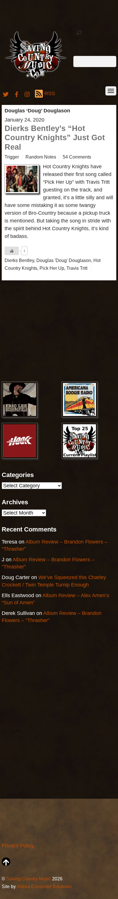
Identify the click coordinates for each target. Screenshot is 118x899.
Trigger (12, 156)
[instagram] (27, 93)
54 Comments (77, 156)
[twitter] (6, 93)
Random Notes (40, 156)
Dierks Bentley (19, 260)
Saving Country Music (28, 878)
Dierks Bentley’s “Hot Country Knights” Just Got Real (55, 137)
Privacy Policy (18, 846)
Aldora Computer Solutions (44, 886)
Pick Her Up (52, 268)
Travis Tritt (76, 268)
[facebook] (17, 93)
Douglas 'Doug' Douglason (63, 260)
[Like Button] (12, 251)
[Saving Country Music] (36, 79)
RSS (49, 93)
